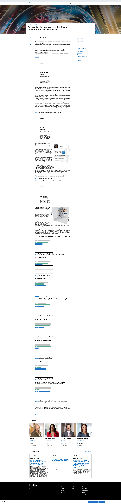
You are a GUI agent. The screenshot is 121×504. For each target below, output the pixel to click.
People (55, 3)
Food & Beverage (80, 51)
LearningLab (69, 3)
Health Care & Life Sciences (82, 56)
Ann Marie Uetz (80, 38)
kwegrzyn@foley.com (80, 440)
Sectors (42, 3)
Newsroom (77, 0)
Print (30, 42)
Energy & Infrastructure (81, 48)
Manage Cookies (84, 501)
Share (30, 47)
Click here (37, 112)
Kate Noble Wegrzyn (80, 42)
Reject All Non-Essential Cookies (92, 501)
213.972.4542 (65, 445)
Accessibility (84, 492)
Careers (91, 0)
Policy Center (84, 488)
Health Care (79, 60)
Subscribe (70, 0)
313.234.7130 (49, 445)
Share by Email (30, 44)
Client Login (84, 494)
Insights (59, 3)
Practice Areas (48, 3)
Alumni (74, 0)
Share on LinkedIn (30, 37)
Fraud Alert (84, 495)
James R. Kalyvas (80, 41)
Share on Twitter (30, 39)
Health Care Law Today (32, 24)
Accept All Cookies (101, 501)
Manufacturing (79, 53)
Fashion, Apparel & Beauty (82, 50)
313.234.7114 (33, 445)
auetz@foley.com (32, 440)
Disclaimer (37, 414)
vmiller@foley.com (48, 440)
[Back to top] (30, 414)
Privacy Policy (84, 486)
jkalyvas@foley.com (64, 440)
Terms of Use (84, 484)
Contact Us (83, 0)
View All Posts (88, 451)
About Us (87, 0)
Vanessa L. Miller (80, 39)
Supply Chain (79, 54)
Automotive (79, 46)
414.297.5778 (81, 445)
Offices (80, 0)
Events (64, 3)
